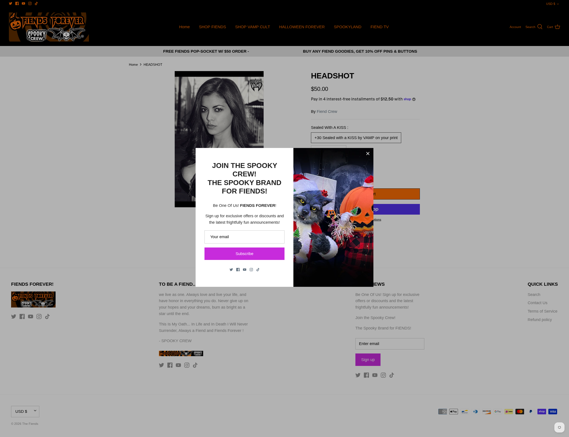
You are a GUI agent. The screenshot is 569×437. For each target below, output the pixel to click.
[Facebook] (238, 269)
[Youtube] (244, 269)
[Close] (368, 153)
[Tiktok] (258, 269)
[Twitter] (231, 269)
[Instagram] (251, 269)
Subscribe (244, 253)
